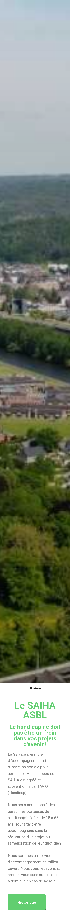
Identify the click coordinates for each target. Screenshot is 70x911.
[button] (27, 902)
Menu (37, 688)
